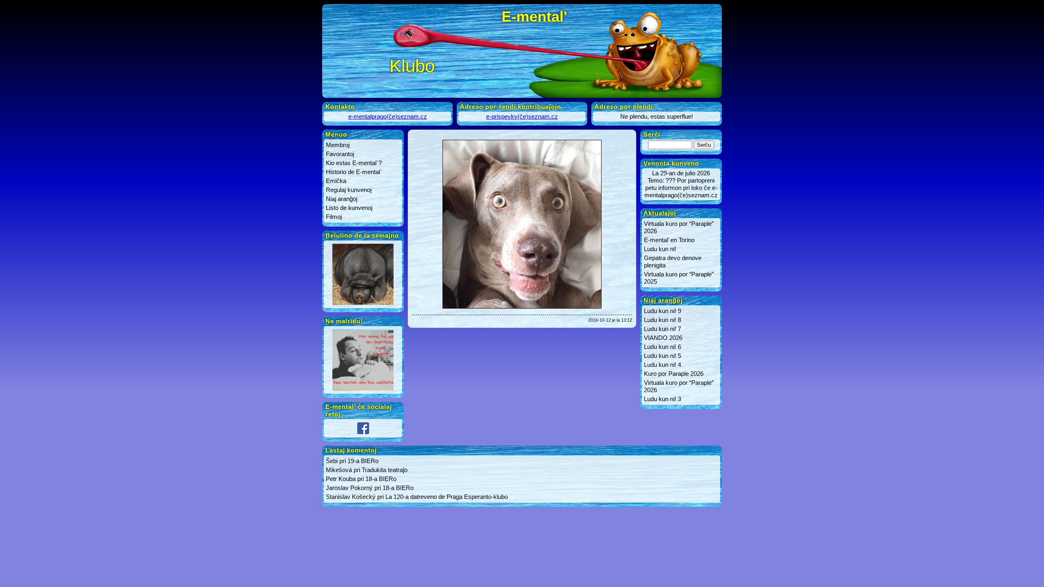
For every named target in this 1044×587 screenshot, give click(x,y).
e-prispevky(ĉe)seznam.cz (522, 116)
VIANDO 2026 (663, 337)
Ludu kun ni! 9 (662, 310)
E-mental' (534, 16)
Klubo (412, 66)
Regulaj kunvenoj (349, 189)
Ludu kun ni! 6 (662, 346)
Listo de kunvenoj (349, 207)
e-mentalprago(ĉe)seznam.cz (387, 116)
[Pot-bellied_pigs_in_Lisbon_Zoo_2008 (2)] (363, 304)
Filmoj (334, 216)
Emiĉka (336, 180)
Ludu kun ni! (660, 248)
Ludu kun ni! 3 (662, 398)
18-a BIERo (380, 478)
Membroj (337, 144)
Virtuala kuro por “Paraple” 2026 (679, 227)
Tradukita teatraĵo (384, 469)
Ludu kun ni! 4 (662, 364)
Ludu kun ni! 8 (662, 319)
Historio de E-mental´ (354, 171)
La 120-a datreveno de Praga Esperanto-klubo (446, 496)
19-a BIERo (362, 460)
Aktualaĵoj (660, 213)
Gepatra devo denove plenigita (672, 261)
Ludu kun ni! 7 (662, 328)
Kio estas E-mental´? (354, 162)
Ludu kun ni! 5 (662, 355)
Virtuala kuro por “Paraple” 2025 (679, 278)
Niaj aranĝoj (341, 198)
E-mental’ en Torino (669, 239)
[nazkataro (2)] (363, 390)
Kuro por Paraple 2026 (673, 373)
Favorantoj (340, 153)
